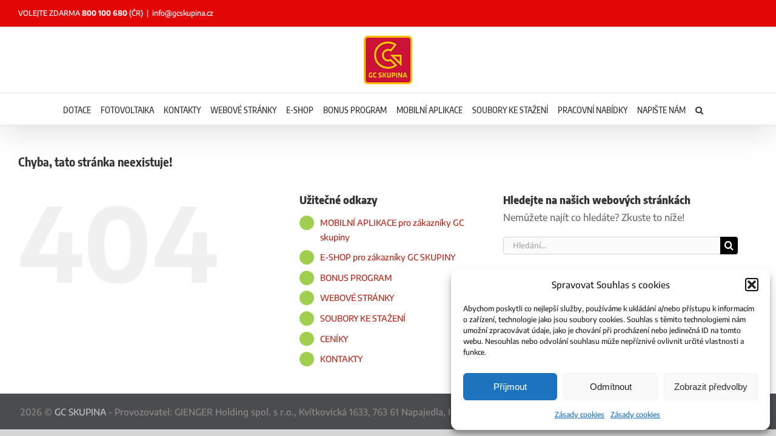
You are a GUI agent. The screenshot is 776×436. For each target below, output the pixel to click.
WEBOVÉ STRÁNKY (357, 297)
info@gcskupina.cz (182, 13)
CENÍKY (334, 339)
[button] (752, 285)
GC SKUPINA (80, 411)
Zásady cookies (579, 414)
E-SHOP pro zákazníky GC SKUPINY (387, 257)
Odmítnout (611, 387)
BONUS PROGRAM (356, 277)
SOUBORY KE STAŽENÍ (363, 318)
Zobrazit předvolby (711, 387)
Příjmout (510, 387)
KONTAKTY (341, 359)
